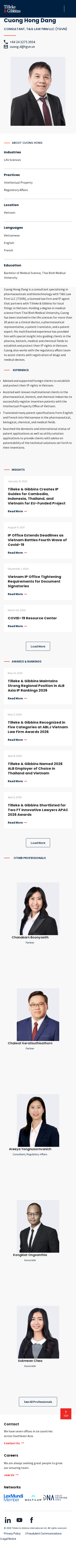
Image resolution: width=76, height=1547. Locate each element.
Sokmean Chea (30, 1361)
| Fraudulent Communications (44, 1533)
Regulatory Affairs (16, 190)
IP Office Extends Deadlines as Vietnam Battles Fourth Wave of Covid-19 (37, 540)
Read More (15, 511)
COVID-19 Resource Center (32, 618)
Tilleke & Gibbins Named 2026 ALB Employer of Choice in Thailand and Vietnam (35, 768)
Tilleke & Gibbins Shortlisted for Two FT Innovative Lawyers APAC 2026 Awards (38, 810)
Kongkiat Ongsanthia (30, 1255)
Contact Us (12, 1443)
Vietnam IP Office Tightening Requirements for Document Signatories (34, 581)
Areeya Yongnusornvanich (30, 1149)
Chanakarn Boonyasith (30, 937)
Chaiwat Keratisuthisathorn (30, 1043)
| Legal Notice (8, 1538)
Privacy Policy (12, 1533)
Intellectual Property (18, 182)
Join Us (9, 1475)
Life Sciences (12, 160)
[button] (60, 9)
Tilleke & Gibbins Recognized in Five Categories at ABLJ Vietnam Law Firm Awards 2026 (38, 727)
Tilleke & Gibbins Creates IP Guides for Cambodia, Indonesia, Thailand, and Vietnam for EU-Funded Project (36, 496)
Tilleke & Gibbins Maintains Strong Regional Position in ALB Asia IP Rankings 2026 (36, 685)
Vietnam (9, 212)
